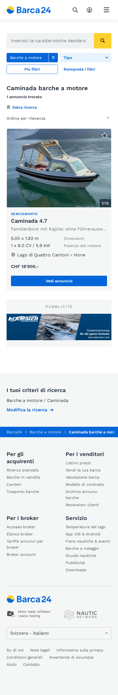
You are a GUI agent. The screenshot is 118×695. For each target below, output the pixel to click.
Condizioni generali (25, 657)
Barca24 (14, 432)
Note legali (40, 650)
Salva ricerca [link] (24, 107)
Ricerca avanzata (23, 470)
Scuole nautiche (81, 555)
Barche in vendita (23, 477)
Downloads (76, 570)
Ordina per (17, 118)
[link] (53, 57)
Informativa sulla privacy (80, 650)
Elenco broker (20, 534)
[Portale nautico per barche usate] (33, 10)
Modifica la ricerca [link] (27, 409)
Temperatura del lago (85, 527)
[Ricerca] (76, 10)
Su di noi (15, 650)
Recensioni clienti (82, 505)
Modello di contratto (85, 484)
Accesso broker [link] (21, 527)
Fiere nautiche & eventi (88, 541)
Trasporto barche (23, 491)
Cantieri (14, 484)
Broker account (21, 554)
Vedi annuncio (59, 281)
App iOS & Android (83, 534)
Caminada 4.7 (29, 221)
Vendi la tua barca (83, 470)
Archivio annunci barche (81, 494)
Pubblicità (75, 562)
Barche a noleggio (82, 548)
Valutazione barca (82, 477)
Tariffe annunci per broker (25, 544)
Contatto (31, 664)
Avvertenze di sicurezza (71, 657)
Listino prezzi (78, 463)
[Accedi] (90, 9)
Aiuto (11, 664)
